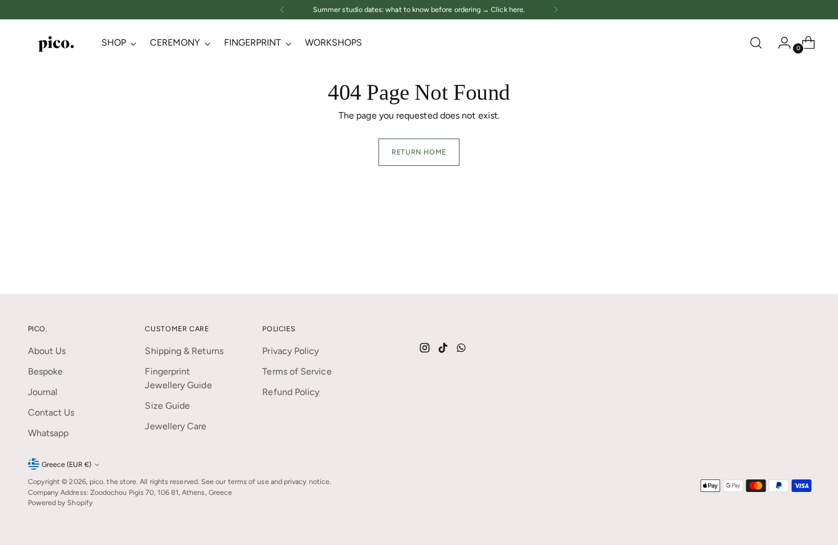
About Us (47, 350)
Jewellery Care (175, 426)
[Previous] (282, 9)
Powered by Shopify (60, 502)
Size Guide (167, 405)
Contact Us (51, 412)
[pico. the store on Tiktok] (444, 349)
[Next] (555, 9)
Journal (43, 392)
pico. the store (113, 481)
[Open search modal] (756, 42)
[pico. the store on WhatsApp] (462, 349)
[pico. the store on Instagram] (426, 349)
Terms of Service (296, 371)
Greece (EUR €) (66, 464)
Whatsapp (48, 433)
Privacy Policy (290, 350)
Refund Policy (290, 392)
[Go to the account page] (779, 42)
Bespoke (45, 371)
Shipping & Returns (184, 350)
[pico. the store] (56, 43)
